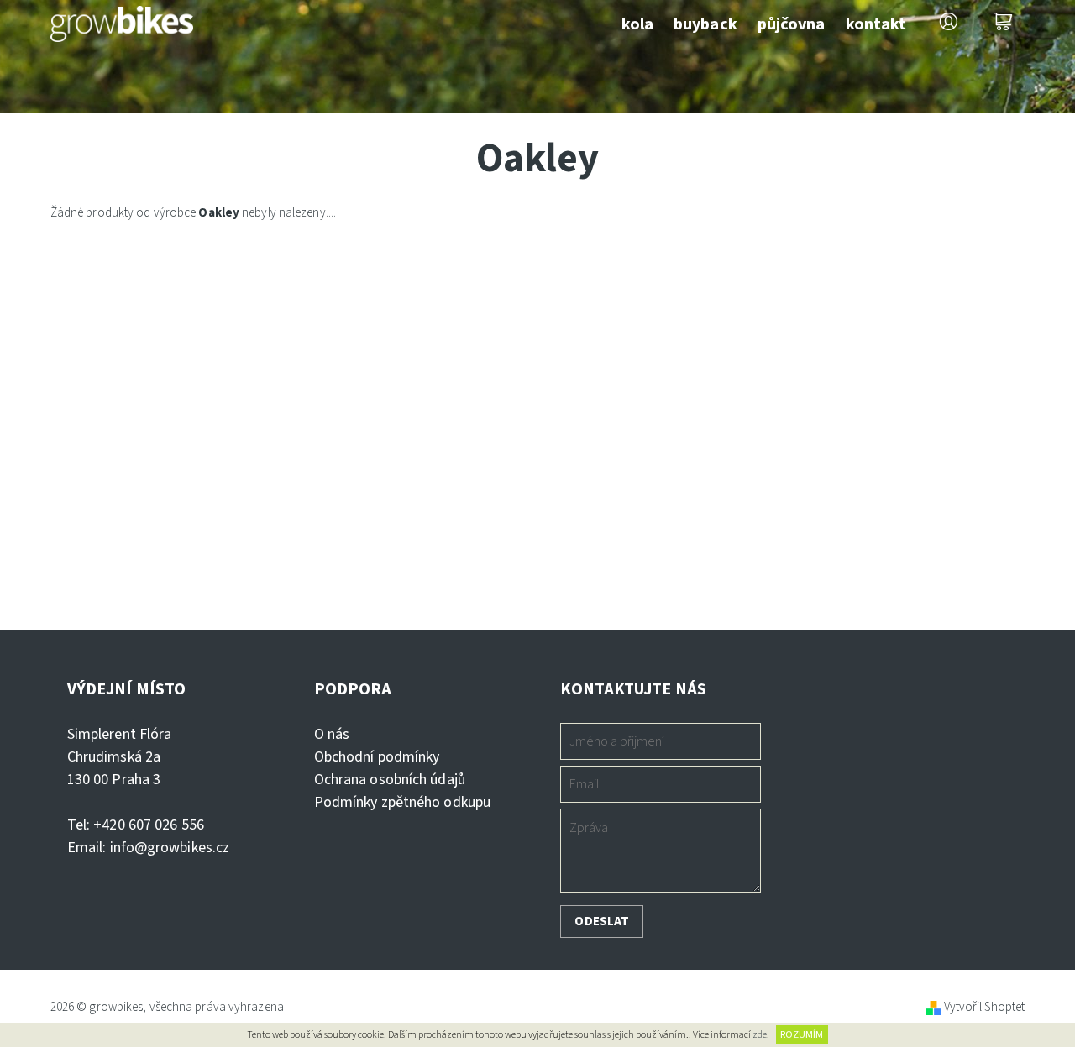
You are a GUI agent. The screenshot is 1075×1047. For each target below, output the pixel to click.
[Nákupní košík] (1003, 21)
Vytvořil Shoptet (984, 1007)
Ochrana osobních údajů (389, 779)
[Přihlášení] (948, 21)
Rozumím (801, 1035)
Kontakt (876, 24)
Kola (637, 24)
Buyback (705, 24)
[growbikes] (121, 20)
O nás (332, 734)
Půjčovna (792, 24)
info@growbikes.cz (170, 847)
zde (759, 1035)
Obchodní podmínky (377, 756)
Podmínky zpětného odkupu (402, 802)
